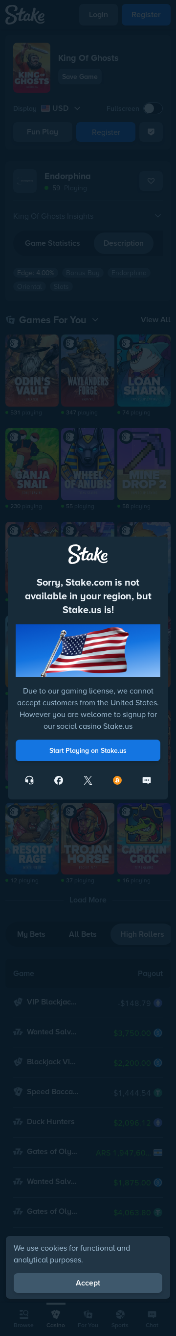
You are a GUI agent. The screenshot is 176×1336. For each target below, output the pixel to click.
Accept (88, 1282)
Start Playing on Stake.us (88, 750)
